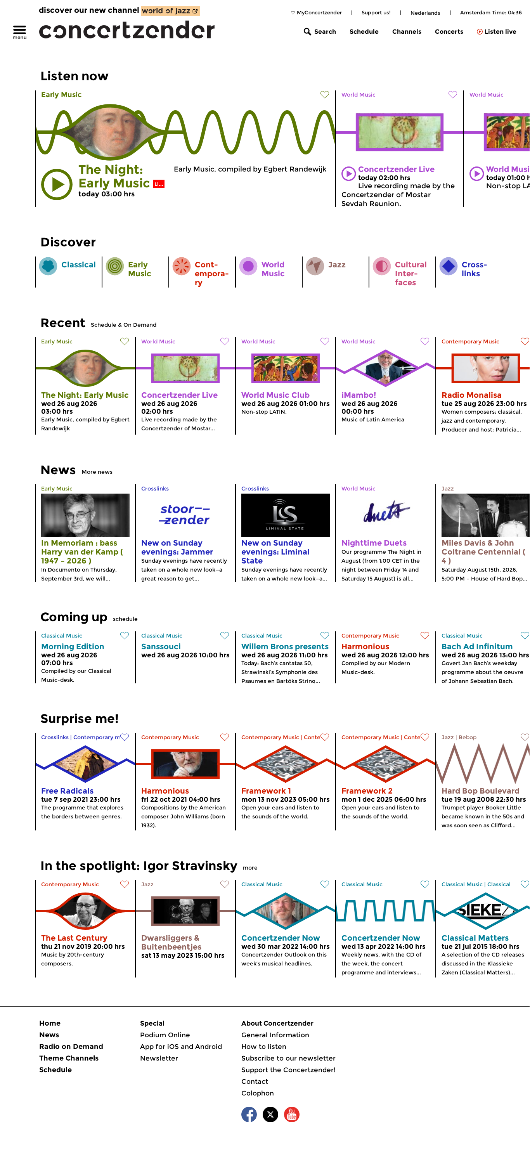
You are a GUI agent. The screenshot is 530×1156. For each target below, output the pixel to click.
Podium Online (165, 1035)
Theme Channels (69, 1058)
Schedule (364, 31)
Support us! (376, 12)
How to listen (263, 1046)
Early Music (61, 94)
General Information (275, 1035)
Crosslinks (155, 488)
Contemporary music (102, 737)
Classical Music (61, 635)
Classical (499, 884)
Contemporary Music (470, 341)
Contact (254, 1081)
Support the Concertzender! (288, 1070)
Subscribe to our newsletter (288, 1058)
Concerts (449, 31)
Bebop (467, 737)
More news (97, 471)
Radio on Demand (71, 1046)
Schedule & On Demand (123, 324)
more (250, 867)
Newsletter (159, 1058)
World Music (358, 94)
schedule (125, 618)
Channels (406, 31)
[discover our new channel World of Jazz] (170, 11)
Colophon (257, 1093)
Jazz (448, 488)
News (49, 1035)
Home (50, 1023)
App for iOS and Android (181, 1046)
